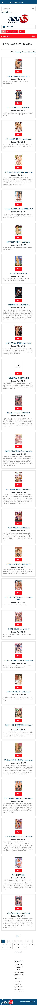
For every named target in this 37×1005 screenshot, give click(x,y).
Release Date (32, 52)
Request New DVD (18, 987)
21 (7, 947)
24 (18, 947)
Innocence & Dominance (13, 209)
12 (7, 944)
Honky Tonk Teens (14, 692)
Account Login (5, 36)
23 (14, 947)
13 (10, 944)
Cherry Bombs (13, 629)
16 (21, 944)
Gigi (13, 875)
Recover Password (19, 984)
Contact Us (18, 982)
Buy (18, 72)
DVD (3, 31)
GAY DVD (9, 31)
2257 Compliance (18, 992)
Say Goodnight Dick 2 (14, 139)
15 (18, 944)
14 (14, 944)
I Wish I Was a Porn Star (13, 172)
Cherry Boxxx (25, 76)
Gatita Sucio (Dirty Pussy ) (13, 660)
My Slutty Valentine (14, 343)
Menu (33, 36)
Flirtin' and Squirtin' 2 (13, 837)
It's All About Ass (14, 413)
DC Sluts (13, 273)
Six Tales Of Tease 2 (14, 489)
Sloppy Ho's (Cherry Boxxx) (16, 725)
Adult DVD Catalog (19, 972)
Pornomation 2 (14, 305)
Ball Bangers (13, 378)
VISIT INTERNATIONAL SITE (16, 2)
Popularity (18, 52)
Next (18, 936)
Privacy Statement (18, 989)
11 (3, 944)
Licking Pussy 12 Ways (13, 451)
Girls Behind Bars (14, 108)
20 (3, 947)
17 (25, 944)
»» (24, 947)
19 (32, 944)
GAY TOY (22, 31)
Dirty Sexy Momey (14, 242)
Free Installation (14, 76)
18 (29, 944)
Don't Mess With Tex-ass (14, 798)
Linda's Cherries (13, 913)
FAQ (18, 969)
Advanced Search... (6, 12)
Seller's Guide (18, 967)
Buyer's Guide (18, 964)
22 (10, 947)
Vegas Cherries (14, 528)
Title (23, 52)
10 (30, 941)
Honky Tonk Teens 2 (14, 564)
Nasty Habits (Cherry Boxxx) (15, 597)
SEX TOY (15, 31)
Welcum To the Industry (13, 760)
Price (26, 52)
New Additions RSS (19, 974)
